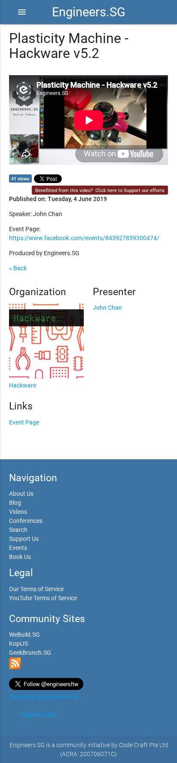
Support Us (24, 538)
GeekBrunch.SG (30, 652)
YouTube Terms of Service (43, 598)
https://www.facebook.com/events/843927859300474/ (84, 238)
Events (18, 547)
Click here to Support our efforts (130, 190)
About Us (21, 493)
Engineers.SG (88, 12)
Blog (15, 502)
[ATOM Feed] (15, 667)
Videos (18, 511)
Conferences (26, 520)
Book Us (20, 556)
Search (18, 529)
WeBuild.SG (24, 634)
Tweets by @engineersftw (43, 696)
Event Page (24, 422)
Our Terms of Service (36, 589)
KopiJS (18, 643)
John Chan (107, 307)
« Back (18, 268)
